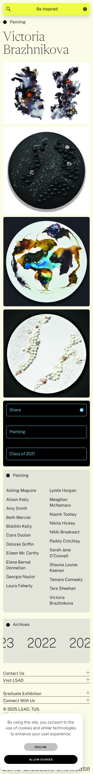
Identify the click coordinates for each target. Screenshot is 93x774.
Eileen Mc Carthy (22, 553)
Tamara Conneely (66, 579)
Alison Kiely (17, 499)
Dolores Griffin (20, 544)
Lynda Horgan (63, 490)
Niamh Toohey (63, 514)
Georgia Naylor (20, 576)
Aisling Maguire (21, 490)
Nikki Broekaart (65, 532)
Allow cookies (41, 759)
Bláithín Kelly (19, 526)
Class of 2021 (22, 453)
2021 (73, 642)
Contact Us (13, 673)
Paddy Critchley (65, 541)
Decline (41, 747)
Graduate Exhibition (22, 693)
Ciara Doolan (18, 535)
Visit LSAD (13, 680)
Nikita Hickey (62, 523)
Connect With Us (19, 700)
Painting (18, 21)
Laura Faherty (19, 585)
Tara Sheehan (63, 588)
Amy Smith (16, 508)
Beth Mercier (18, 517)
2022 (32, 642)
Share (32, 408)
